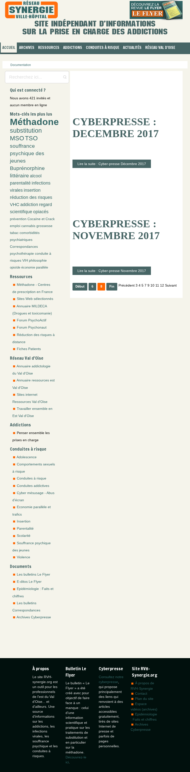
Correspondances (24, 247)
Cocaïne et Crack (41, 219)
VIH (25, 260)
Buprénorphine (27, 168)
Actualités (132, 47)
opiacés (40, 211)
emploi (15, 226)
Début (79, 286)
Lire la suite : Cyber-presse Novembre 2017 (111, 271)
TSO (31, 138)
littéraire (19, 175)
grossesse (44, 226)
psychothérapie (22, 253)
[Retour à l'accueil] (31, 10)
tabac (14, 233)
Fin (111, 286)
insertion (32, 190)
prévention (18, 219)
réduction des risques (31, 197)
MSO (17, 138)
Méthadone (34, 122)
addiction (29, 204)
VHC (14, 204)
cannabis (28, 226)
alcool (36, 175)
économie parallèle (34, 267)
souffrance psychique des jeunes (27, 153)
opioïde (15, 267)
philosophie (38, 260)
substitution (26, 130)
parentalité (20, 183)
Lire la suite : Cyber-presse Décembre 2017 (111, 164)
